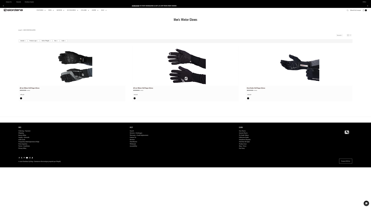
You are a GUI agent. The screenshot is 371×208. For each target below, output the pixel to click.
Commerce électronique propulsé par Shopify (47, 161)
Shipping (21, 133)
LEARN (94, 10)
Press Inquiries (22, 144)
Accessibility (133, 146)
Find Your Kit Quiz (244, 142)
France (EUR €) (345, 161)
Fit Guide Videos (244, 135)
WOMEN (59, 10)
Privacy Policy (22, 148)
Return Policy (22, 135)
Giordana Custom (29, 2)
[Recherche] (347, 10)
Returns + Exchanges (136, 133)
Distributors (133, 142)
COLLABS (84, 10)
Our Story (242, 148)
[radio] (21, 98)
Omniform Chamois (245, 139)
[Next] (367, 6)
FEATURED (40, 10)
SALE (102, 10)
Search (132, 131)
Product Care (243, 144)
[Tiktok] (32, 157)
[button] (348, 35)
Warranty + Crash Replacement (139, 135)
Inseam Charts (243, 133)
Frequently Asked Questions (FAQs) (28, 142)
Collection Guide (244, 137)
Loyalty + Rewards (23, 137)
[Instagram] (30, 157)
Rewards (18, 2)
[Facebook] (19, 157)
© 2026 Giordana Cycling (25, 161)
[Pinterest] (24, 157)
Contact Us (8, 2)
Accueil (20, 30)
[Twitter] (21, 157)
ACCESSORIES (71, 10)
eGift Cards (21, 139)
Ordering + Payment (24, 131)
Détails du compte (355, 10)
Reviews (132, 139)
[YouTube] (27, 157)
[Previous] (3, 6)
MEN (49, 10)
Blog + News (242, 146)
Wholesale (133, 144)
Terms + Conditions (24, 146)
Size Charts (242, 131)
